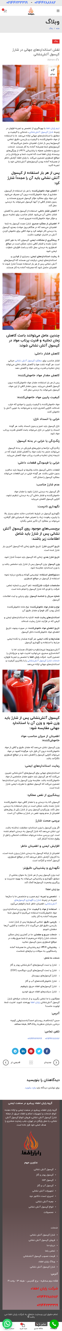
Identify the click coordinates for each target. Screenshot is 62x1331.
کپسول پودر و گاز (44, 1174)
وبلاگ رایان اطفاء (47, 1261)
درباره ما (51, 1245)
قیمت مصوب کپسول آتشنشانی (39, 1256)
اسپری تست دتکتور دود (41, 1196)
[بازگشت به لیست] (31, 1062)
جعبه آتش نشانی (44, 1201)
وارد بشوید (30, 1087)
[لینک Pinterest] (31, 1051)
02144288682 (45, 2)
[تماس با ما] (54, 1324)
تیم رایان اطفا (53, 128)
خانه (58, 28)
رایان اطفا (35, 1002)
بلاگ (51, 28)
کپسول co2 (47, 1180)
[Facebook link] (47, 1051)
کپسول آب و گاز (45, 1185)
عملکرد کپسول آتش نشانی (28, 360)
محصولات (48, 1212)
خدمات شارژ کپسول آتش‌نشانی (43, 660)
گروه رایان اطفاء (49, 1110)
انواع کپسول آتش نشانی (41, 1206)
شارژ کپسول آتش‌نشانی (41, 132)
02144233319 (16, 2)
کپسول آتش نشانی (43, 1169)
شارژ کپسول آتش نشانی (42, 1266)
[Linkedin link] (23, 1051)
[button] (7, 1324)
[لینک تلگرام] (15, 1051)
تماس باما (50, 1251)
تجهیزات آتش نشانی (42, 1190)
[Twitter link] (39, 1051)
